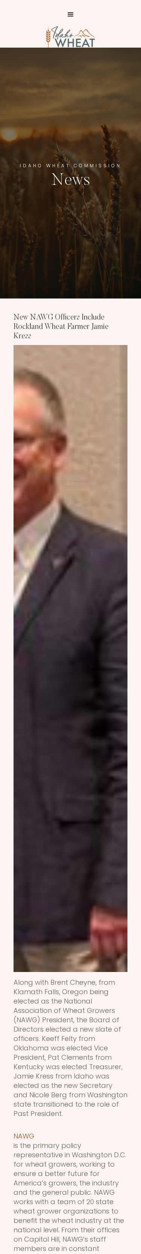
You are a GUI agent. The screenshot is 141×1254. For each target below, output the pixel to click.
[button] (70, 14)
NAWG (24, 1136)
